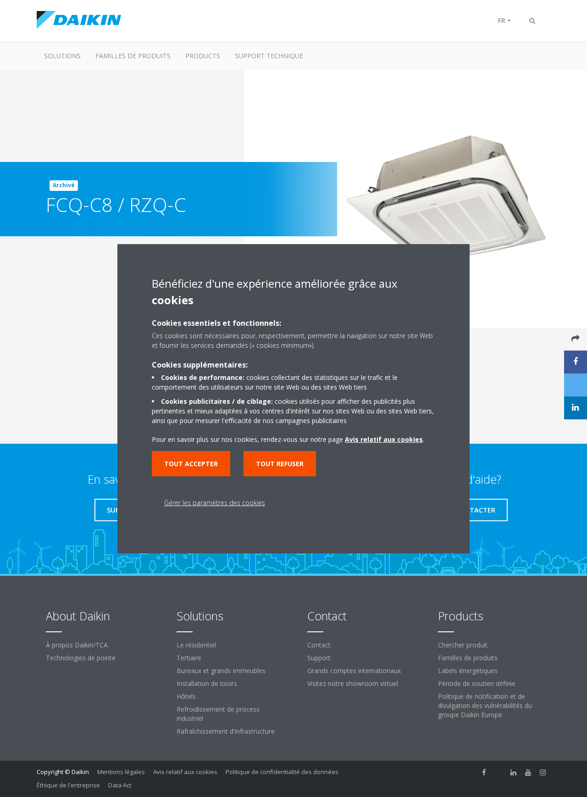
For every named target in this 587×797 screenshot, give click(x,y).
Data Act (119, 785)
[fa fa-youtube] (528, 772)
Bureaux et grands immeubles (221, 670)
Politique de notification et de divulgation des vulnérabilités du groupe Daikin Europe (485, 705)
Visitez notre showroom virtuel (352, 683)
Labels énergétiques (468, 670)
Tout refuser (280, 463)
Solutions (62, 55)
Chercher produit (462, 645)
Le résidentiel (196, 645)
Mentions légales (121, 772)
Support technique (269, 55)
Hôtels (186, 696)
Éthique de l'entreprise (68, 785)
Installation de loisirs (207, 683)
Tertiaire (189, 657)
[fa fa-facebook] (484, 772)
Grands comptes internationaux (354, 670)
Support (319, 657)
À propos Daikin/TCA (77, 645)
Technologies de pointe (81, 657)
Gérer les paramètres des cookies (214, 502)
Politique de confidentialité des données (282, 772)
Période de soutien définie (476, 683)
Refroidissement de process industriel (218, 714)
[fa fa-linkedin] (513, 772)
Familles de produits (133, 55)
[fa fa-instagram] (543, 772)
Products (202, 55)
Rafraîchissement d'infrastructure (226, 731)
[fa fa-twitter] (499, 772)
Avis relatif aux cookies (185, 772)
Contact (319, 645)
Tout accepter (191, 463)
